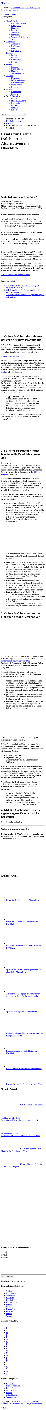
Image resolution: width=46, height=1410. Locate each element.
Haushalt (14, 28)
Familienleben (17, 69)
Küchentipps (16, 60)
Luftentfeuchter (12, 1388)
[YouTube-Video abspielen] (23, 434)
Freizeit (14, 105)
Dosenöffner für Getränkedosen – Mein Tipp (24, 1084)
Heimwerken (16, 85)
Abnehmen (15, 44)
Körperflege (16, 51)
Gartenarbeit (16, 92)
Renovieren (16, 87)
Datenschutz (6, 1404)
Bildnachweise (18, 1404)
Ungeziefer (15, 35)
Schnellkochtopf (12, 1395)
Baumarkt (15, 98)
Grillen (14, 57)
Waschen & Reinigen (19, 37)
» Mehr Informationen (10, 356)
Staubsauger (11, 1397)
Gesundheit (10, 41)
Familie (9, 64)
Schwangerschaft (18, 73)
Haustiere (15, 71)
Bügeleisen (10, 1383)
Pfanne (9, 1393)
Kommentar (6, 1257)
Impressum (33, 1401)
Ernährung (15, 46)
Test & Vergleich (13, 96)
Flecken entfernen (18, 23)
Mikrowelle (10, 1390)
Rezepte (14, 62)
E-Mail (4, 1255)
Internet (9, 1304)
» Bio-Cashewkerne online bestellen (15, 275)
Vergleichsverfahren (34, 1404)
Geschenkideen (17, 82)
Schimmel (15, 32)
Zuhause (9, 76)
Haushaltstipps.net (13, 121)
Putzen (14, 30)
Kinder (14, 110)
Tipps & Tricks (12, 21)
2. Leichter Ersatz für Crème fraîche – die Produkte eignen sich (22, 291)
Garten (9, 89)
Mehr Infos (5, 3)
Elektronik (15, 103)
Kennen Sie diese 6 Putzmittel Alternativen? (24, 1069)
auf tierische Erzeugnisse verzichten (15, 661)
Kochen (9, 53)
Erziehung (15, 66)
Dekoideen (15, 78)
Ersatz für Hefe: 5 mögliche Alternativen (22, 900)
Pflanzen (14, 94)
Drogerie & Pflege (18, 101)
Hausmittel (15, 48)
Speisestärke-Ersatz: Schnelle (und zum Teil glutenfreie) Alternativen (23, 971)
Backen (14, 55)
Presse (24, 1401)
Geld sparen (16, 26)
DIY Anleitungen (18, 80)
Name (3, 1252)
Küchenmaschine (13, 1386)
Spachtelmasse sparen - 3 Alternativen (21, 1011)
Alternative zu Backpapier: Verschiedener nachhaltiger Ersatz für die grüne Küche (23, 995)
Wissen (14, 39)
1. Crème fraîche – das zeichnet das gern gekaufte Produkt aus (22, 286)
